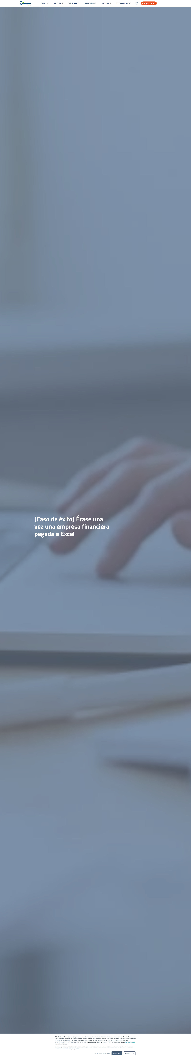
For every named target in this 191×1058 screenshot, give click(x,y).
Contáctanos (149, 3)
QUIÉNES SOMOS (89, 3)
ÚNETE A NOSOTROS (123, 3)
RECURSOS (105, 3)
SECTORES (57, 3)
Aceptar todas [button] (117, 1053)
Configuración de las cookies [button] (102, 1053)
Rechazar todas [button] (129, 1053)
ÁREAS (43, 3)
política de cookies (130, 1042)
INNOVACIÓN (73, 3)
